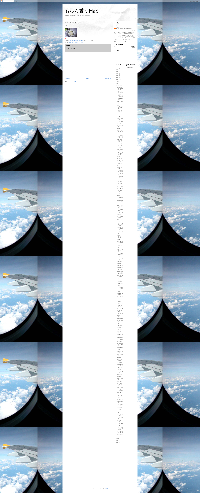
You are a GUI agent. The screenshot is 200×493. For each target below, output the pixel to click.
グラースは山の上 (120, 355)
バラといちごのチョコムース (120, 112)
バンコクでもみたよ (120, 177)
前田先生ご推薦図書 (120, 294)
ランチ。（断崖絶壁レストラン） (120, 162)
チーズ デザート (120, 258)
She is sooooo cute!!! (119, 236)
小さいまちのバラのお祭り (120, 243)
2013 (117, 75)
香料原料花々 (120, 399)
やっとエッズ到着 (120, 167)
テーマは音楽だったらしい (120, 288)
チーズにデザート (120, 311)
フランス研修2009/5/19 (120, 432)
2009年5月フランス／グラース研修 (76, 42)
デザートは (119, 269)
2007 (117, 442)
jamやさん (119, 128)
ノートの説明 (120, 337)
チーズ (118, 195)
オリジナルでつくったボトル (120, 206)
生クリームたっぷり (120, 220)
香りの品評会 (120, 308)
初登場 (118, 156)
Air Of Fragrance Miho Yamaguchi (124, 28)
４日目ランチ (120, 267)
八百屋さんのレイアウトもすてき (120, 366)
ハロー (118, 193)
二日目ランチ (120, 327)
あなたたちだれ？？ (120, 360)
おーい (118, 179)
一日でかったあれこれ (120, 324)
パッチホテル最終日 (120, 99)
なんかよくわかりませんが (120, 183)
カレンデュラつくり (120, 297)
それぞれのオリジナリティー (120, 202)
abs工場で (119, 381)
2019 (117, 68)
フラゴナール (120, 339)
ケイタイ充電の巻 (120, 424)
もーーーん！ (120, 186)
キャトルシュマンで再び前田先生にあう (120, 106)
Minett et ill (119, 261)
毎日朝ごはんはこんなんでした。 (120, 305)
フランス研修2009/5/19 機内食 (120, 428)
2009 (117, 79)
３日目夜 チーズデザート (120, 277)
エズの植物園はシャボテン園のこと (120, 136)
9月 (118, 81)
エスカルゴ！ (120, 147)
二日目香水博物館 (120, 348)
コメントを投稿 (71, 48)
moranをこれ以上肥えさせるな (120, 153)
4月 (118, 438)
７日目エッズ (120, 188)
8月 (118, 83)
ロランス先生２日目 (120, 217)
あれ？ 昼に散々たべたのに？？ (120, 132)
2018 (117, 70)
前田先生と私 (120, 265)
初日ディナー (120, 374)
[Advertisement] (88, 65)
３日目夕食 (119, 282)
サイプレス (119, 395)
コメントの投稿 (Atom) (73, 81)
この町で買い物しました (120, 171)
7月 (118, 85)
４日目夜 (119, 263)
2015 (117, 74)
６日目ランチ (120, 212)
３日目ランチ (120, 301)
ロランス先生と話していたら (120, 250)
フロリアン (119, 123)
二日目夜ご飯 (120, 313)
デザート (119, 214)
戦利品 (118, 397)
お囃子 (118, 239)
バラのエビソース (120, 115)
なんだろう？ (120, 362)
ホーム (88, 78)
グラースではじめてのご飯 (120, 384)
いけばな (119, 291)
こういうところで (120, 149)
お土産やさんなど (120, 284)
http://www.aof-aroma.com (130, 68)
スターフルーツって (120, 191)
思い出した (119, 158)
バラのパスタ (120, 121)
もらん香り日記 (81, 10)
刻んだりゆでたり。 (120, 119)
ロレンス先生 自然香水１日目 (120, 255)
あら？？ (119, 357)
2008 (117, 441)
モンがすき (119, 341)
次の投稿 (67, 78)
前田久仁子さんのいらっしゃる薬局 (120, 389)
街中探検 (119, 369)
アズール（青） (119, 421)
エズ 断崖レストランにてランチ (120, 140)
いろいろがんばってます (120, 405)
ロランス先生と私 (120, 210)
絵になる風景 (120, 318)
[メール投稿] (92, 40)
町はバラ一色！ (119, 332)
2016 (117, 71)
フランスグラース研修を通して (120, 88)
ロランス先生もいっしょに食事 (120, 224)
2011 (117, 77)
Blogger (106, 488)
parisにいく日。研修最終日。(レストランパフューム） (120, 94)
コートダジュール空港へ (120, 435)
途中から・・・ (119, 316)
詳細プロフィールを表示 (120, 41)
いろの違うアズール (120, 415)
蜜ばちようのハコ (120, 393)
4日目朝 (119, 280)
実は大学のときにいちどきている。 (120, 344)
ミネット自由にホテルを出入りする (120, 272)
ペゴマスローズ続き (120, 408)
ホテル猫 (119, 376)
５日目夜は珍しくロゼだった (120, 228)
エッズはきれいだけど (120, 144)
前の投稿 (108, 78)
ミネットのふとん (120, 351)
